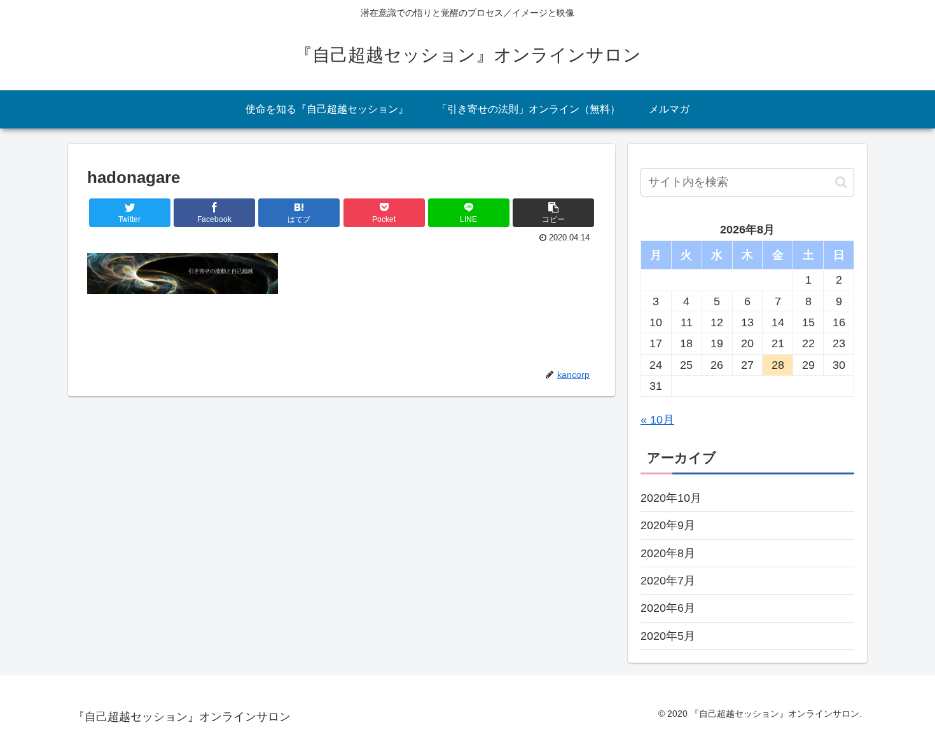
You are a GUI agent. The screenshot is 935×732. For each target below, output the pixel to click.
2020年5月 (668, 636)
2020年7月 (668, 580)
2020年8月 (668, 553)
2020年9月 (668, 525)
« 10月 (657, 419)
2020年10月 (671, 498)
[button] (841, 182)
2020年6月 (668, 608)
